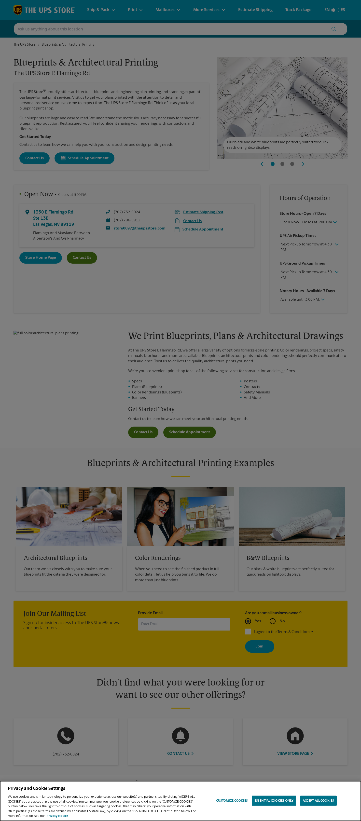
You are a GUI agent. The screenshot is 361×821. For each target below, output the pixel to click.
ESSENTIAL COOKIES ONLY (273, 800)
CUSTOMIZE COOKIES (232, 800)
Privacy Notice (57, 816)
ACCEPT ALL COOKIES (318, 800)
